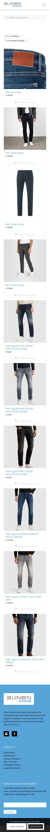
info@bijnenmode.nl (12, 765)
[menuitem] (43, 4)
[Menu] (43, 4)
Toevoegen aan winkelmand (26, 102)
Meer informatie (35, 826)
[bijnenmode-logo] (21, 4)
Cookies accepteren (16, 826)
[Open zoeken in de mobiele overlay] (25, 18)
